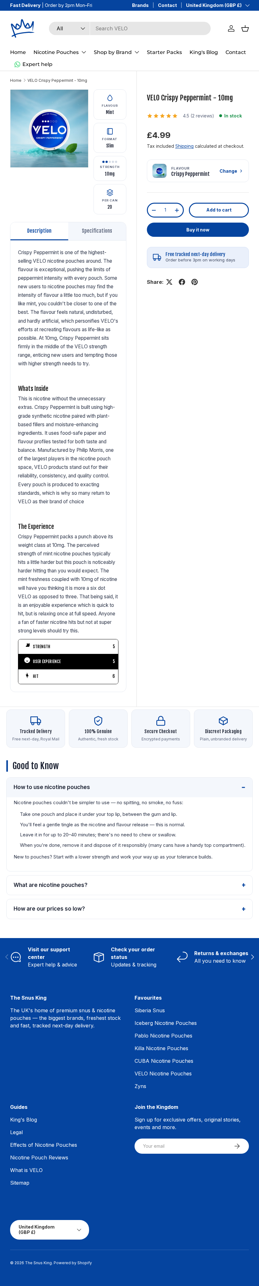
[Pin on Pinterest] (194, 282)
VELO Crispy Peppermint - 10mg (57, 80)
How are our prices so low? (49, 909)
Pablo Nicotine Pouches (163, 1035)
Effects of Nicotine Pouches (43, 1145)
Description (39, 231)
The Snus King (38, 1262)
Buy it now (197, 229)
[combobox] (129, 28)
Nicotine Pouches (56, 52)
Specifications (97, 231)
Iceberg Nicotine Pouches (166, 1023)
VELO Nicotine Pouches (163, 1073)
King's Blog (204, 52)
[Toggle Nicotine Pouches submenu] (83, 52)
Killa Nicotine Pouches (161, 1048)
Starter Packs (164, 52)
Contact (167, 5)
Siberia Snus (150, 1010)
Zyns (140, 1086)
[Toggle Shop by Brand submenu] (137, 52)
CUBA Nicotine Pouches (164, 1061)
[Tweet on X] (169, 282)
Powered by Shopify (73, 1262)
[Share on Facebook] (182, 282)
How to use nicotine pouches (52, 787)
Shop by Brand (113, 52)
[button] (245, 28)
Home (18, 52)
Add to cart (219, 209)
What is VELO (26, 1170)
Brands (140, 5)
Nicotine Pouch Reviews (39, 1157)
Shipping (184, 146)
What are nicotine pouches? (50, 885)
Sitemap (19, 1183)
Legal (16, 1132)
